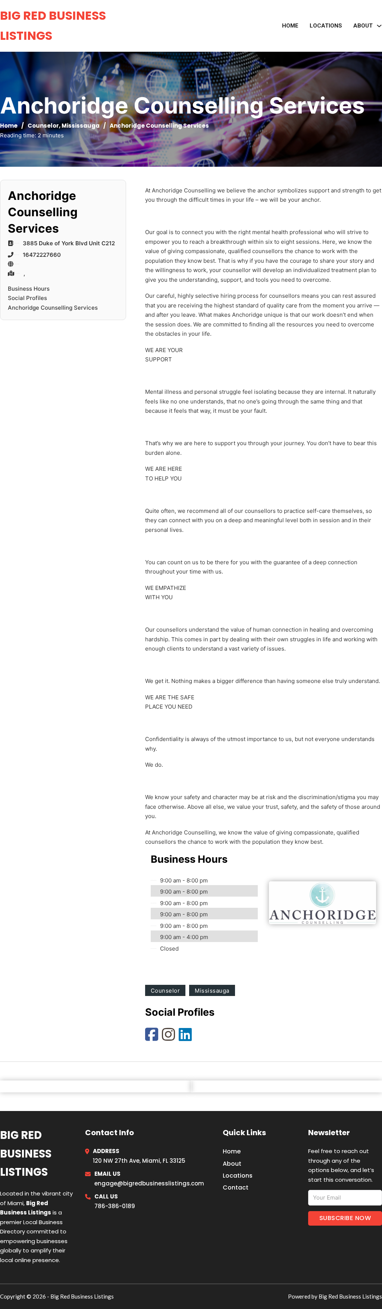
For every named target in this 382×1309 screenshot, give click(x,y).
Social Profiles (27, 297)
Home (290, 25)
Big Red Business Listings (53, 25)
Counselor (43, 126)
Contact (235, 1187)
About (232, 1163)
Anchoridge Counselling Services (53, 307)
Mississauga (81, 126)
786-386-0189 (114, 1206)
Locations (326, 25)
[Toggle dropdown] (379, 26)
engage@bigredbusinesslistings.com (149, 1183)
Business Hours (29, 288)
